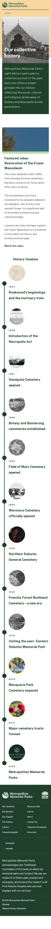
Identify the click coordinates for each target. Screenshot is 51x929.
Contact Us (32, 822)
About (30, 817)
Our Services (7, 812)
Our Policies (7, 822)
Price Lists (31, 832)
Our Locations (8, 806)
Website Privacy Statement (14, 908)
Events (30, 812)
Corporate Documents (37, 827)
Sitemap (5, 904)
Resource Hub (33, 806)
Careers (5, 827)
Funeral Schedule (10, 832)
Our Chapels (7, 817)
